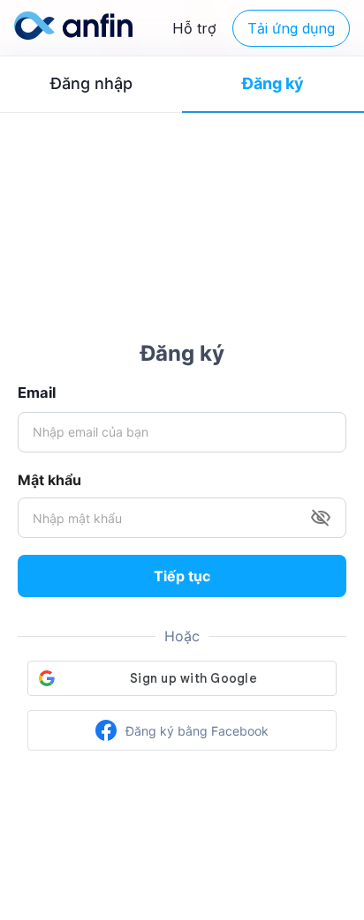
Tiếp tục (182, 576)
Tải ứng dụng (291, 28)
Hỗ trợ (194, 28)
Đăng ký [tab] (273, 83)
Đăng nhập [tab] (91, 83)
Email (37, 392)
